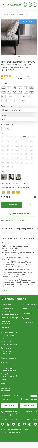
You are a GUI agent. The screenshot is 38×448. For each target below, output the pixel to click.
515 (20, 88)
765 (14, 92)
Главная (3, 14)
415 (9, 88)
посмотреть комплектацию (14, 184)
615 (31, 88)
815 (20, 92)
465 (14, 88)
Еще (23, 192)
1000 (10, 96)
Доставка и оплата (29, 304)
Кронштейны (6, 341)
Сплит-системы (6, 400)
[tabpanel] (19, 37)
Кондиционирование (10, 395)
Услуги (24, 309)
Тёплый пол (6, 384)
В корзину (12, 204)
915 (31, 92)
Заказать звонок (9, 405)
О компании (27, 313)
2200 (17, 101)
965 (3, 96)
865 (25, 92)
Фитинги (4, 379)
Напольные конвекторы (9, 318)
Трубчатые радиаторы (22, 14)
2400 (24, 101)
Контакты (26, 318)
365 (3, 88)
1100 (16, 96)
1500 (29, 96)
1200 (23, 96)
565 (25, 88)
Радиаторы (10, 14)
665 (3, 92)
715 (9, 92)
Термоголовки (6, 348)
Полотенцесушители (9, 358)
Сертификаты (27, 322)
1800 (4, 101)
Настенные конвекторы (9, 314)
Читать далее (9, 290)
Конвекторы (6, 304)
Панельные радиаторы (9, 345)
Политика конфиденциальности (11, 432)
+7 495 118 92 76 (10, 419)
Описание (7, 228)
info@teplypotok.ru (31, 419)
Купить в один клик (19, 213)
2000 (10, 101)
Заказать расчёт (28, 405)
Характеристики (25, 228)
